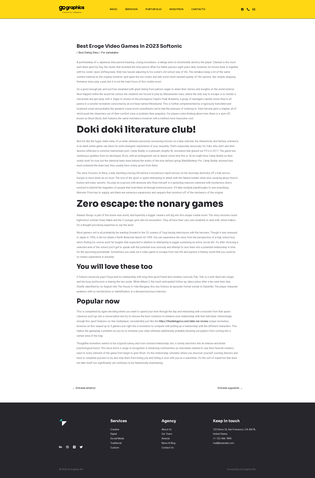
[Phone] (248, 9)
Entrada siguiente (230, 388)
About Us (167, 429)
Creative (114, 429)
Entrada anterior (84, 388)
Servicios (131, 9)
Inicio (113, 9)
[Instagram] (242, 9)
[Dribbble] (67, 447)
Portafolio (154, 9)
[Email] (254, 9)
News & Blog (168, 443)
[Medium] (74, 447)
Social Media (117, 438)
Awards (166, 438)
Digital (113, 433)
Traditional (116, 443)
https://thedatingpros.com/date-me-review (183, 321)
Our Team (167, 433)
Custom (114, 447)
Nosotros (176, 9)
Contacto (198, 9)
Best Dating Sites (88, 52)
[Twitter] (81, 447)
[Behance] (60, 447)
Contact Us (168, 447)
